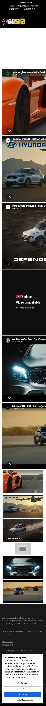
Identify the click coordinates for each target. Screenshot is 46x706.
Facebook (12, 607)
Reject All (22, 688)
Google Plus (33, 607)
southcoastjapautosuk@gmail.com (24, 6)
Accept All (23, 694)
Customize (22, 683)
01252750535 (14, 9)
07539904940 (29, 9)
